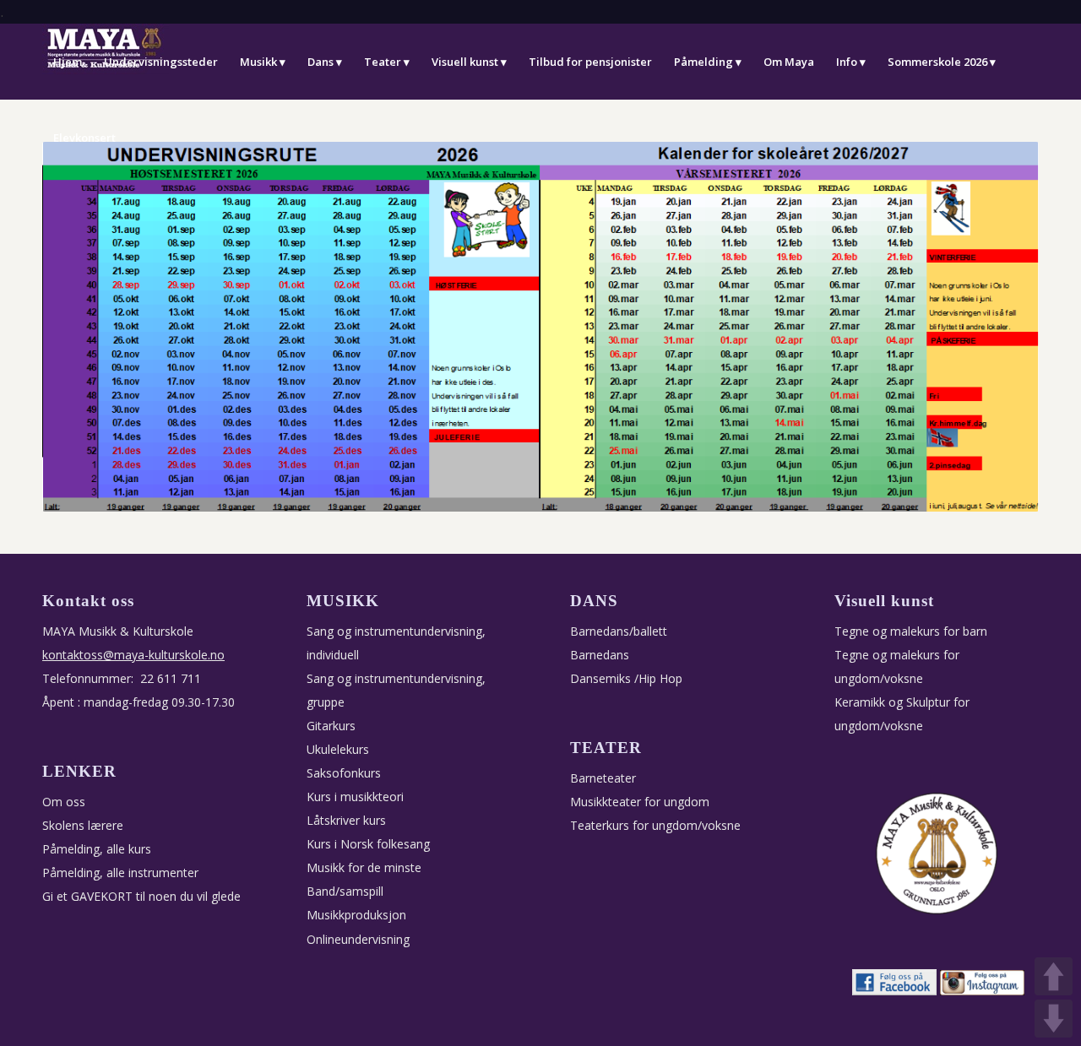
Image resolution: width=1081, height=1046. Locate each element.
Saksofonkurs (344, 773)
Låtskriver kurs (346, 820)
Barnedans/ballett (618, 631)
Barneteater (603, 778)
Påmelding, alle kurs (96, 849)
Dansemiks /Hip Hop (626, 678)
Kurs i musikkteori (355, 797)
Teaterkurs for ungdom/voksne (655, 825)
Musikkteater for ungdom (639, 802)
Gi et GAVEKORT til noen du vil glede (141, 896)
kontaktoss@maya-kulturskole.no (133, 655)
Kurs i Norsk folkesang (368, 844)
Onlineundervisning (358, 939)
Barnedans (599, 655)
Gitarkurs (331, 726)
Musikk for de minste (364, 867)
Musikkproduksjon (356, 915)
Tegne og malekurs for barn (910, 631)
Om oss (63, 802)
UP (1054, 976)
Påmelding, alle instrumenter (120, 872)
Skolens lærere (82, 825)
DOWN (1054, 1019)
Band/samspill (345, 891)
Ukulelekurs (338, 749)
